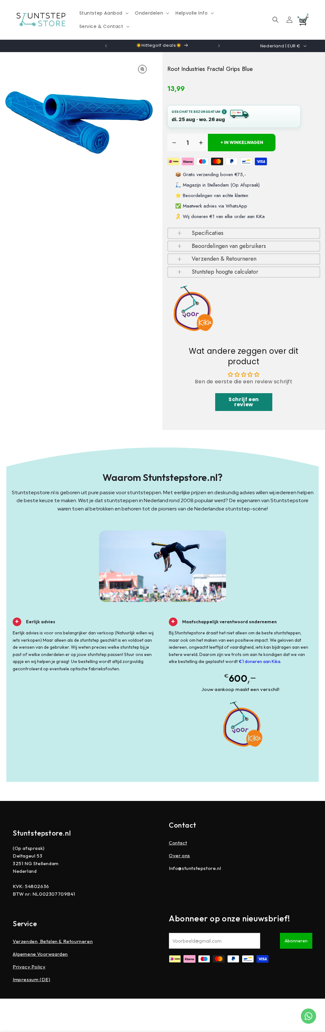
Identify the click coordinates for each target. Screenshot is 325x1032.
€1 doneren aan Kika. (260, 661)
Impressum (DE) (31, 979)
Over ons (179, 855)
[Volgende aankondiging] (219, 46)
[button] (103, 13)
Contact (178, 843)
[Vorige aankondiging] (106, 46)
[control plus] (201, 142)
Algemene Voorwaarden (40, 954)
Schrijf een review (244, 402)
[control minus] (174, 142)
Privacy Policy (29, 967)
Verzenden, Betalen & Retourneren (53, 941)
